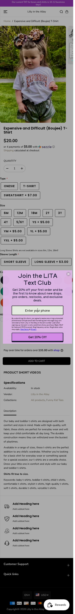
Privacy (33, 329)
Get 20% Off (37, 337)
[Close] (68, 274)
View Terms (24, 329)
